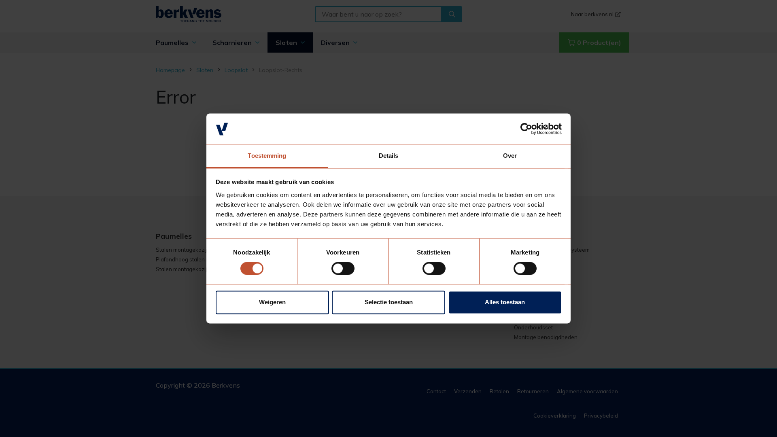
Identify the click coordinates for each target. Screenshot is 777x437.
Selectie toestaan (389, 302)
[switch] (343, 268)
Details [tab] (389, 155)
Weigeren (272, 302)
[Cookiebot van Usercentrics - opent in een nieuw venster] (526, 129)
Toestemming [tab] (267, 155)
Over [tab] (510, 155)
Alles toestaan (505, 302)
